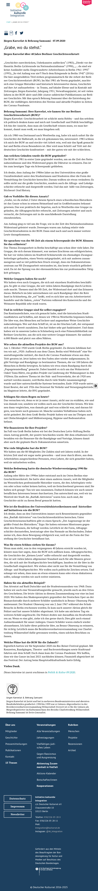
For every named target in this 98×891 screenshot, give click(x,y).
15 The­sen (11, 762)
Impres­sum (18, 806)
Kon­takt (9, 756)
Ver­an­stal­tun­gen (46, 725)
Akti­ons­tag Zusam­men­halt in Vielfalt (47, 765)
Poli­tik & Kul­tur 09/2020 (61, 672)
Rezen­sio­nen (75, 744)
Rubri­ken (73, 725)
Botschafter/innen (47, 779)
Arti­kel (72, 750)
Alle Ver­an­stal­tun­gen (48, 731)
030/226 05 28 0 (52, 817)
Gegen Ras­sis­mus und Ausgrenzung (46, 755)
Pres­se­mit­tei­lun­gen (16, 744)
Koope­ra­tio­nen (45, 786)
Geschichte (11, 737)
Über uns (10, 725)
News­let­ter (17, 814)
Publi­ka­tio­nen (13, 750)
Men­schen (73, 731)
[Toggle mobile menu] (8, 5)
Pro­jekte (72, 737)
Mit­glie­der (11, 731)
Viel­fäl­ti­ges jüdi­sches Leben (46, 745)
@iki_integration (54, 831)
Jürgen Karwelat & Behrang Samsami (27, 40)
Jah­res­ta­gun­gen (45, 737)
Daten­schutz (17, 798)
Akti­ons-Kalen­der (46, 773)
